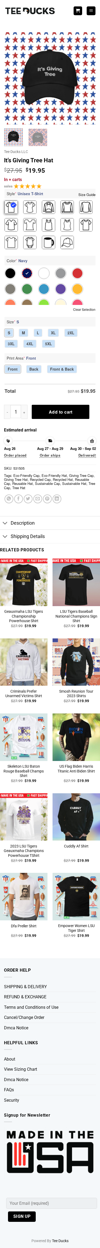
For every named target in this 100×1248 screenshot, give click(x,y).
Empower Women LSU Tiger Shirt (76, 928)
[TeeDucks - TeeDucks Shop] (30, 11)
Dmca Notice (16, 1027)
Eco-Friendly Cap (26, 475)
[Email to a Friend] (37, 499)
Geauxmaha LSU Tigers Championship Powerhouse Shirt (23, 616)
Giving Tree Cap (81, 475)
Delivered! (87, 455)
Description (23, 523)
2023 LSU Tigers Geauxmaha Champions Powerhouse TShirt (24, 851)
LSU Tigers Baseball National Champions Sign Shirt (76, 616)
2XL (70, 332)
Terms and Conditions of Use (31, 1007)
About (9, 1059)
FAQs (9, 1089)
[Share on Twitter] (28, 499)
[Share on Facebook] (18, 499)
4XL (29, 343)
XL (53, 332)
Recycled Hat (63, 479)
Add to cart (61, 412)
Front (13, 369)
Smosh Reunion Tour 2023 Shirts (76, 693)
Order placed (15, 455)
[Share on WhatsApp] (9, 499)
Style (25, 193)
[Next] (87, 78)
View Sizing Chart (20, 1069)
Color (17, 260)
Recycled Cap (40, 479)
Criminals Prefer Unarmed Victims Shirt (23, 693)
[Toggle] (5, 523)
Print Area (21, 358)
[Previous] (12, 78)
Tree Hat (18, 487)
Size (13, 321)
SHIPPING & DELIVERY (25, 986)
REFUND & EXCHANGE (25, 996)
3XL (11, 343)
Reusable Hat (22, 483)
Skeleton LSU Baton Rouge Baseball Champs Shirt (23, 771)
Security (11, 1100)
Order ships (50, 455)
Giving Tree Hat (16, 479)
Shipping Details (28, 536)
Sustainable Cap (47, 483)
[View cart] (78, 10)
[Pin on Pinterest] (47, 499)
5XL (48, 343)
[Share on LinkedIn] (57, 499)
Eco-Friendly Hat (54, 475)
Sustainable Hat (74, 483)
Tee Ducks (60, 1241)
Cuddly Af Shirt (76, 846)
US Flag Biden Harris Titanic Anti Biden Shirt (76, 768)
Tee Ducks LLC (16, 152)
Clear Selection (84, 309)
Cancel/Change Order (24, 1017)
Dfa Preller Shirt (24, 926)
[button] (91, 10)
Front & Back (62, 369)
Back (33, 369)
